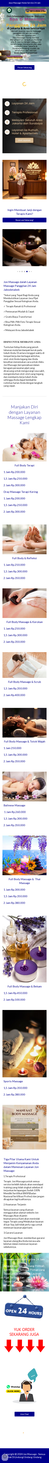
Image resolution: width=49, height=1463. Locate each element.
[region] (24, 3)
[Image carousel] (24, 250)
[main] (24, 212)
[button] (3, 10)
